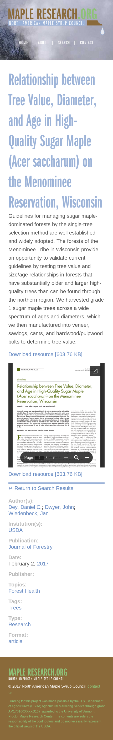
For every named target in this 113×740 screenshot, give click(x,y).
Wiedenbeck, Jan (28, 513)
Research (19, 624)
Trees (15, 608)
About (43, 42)
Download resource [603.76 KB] (45, 354)
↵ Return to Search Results (40, 488)
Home (23, 42)
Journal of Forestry (30, 547)
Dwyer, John (59, 507)
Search (64, 42)
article (15, 641)
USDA (15, 530)
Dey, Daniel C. (25, 507)
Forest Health (24, 591)
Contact (87, 42)
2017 (43, 564)
